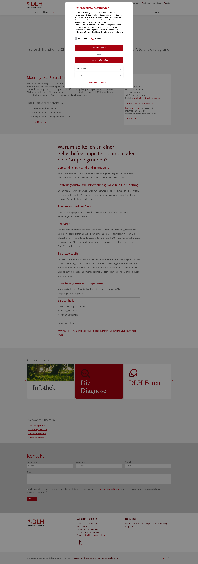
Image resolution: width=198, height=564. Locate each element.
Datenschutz (104, 82)
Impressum (93, 82)
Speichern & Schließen (99, 60)
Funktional (82, 38)
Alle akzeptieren (99, 47)
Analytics (99, 38)
